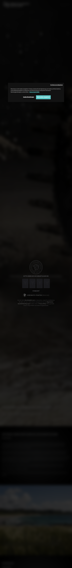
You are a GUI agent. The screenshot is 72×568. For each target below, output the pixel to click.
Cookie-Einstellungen (28, 97)
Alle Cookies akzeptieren (43, 97)
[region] (36, 92)
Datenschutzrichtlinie (34, 92)
